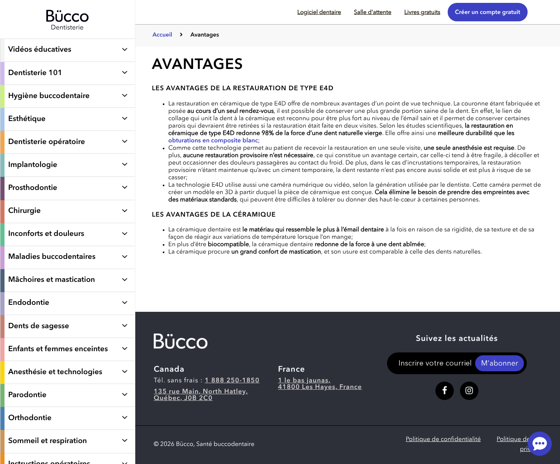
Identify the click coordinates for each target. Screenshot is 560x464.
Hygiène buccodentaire (49, 96)
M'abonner (499, 364)
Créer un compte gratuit (487, 12)
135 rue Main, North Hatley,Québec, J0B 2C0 (201, 395)
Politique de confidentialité (443, 440)
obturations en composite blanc (213, 141)
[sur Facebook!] (444, 391)
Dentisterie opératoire (46, 142)
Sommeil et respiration (47, 441)
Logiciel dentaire (319, 13)
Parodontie (27, 395)
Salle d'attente (373, 13)
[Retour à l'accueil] (67, 34)
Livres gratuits (422, 13)
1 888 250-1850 (232, 380)
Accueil (162, 35)
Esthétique (27, 119)
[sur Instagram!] (469, 391)
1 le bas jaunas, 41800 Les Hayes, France (320, 384)
